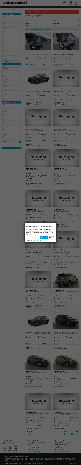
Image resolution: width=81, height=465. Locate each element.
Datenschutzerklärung (31, 240)
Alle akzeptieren (44, 237)
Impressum (39, 240)
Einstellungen (51, 237)
